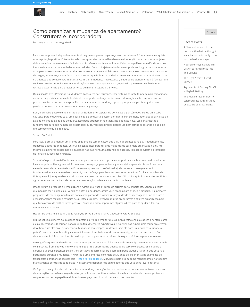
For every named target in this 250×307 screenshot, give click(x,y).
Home (61, 12)
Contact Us (203, 12)
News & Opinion (125, 12)
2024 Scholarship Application (173, 12)
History (72, 12)
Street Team (106, 12)
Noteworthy (88, 12)
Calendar (147, 12)
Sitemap (133, 302)
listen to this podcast (90, 258)
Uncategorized (62, 42)
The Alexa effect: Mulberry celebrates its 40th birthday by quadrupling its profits (199, 100)
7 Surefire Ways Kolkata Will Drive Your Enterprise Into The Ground (199, 68)
